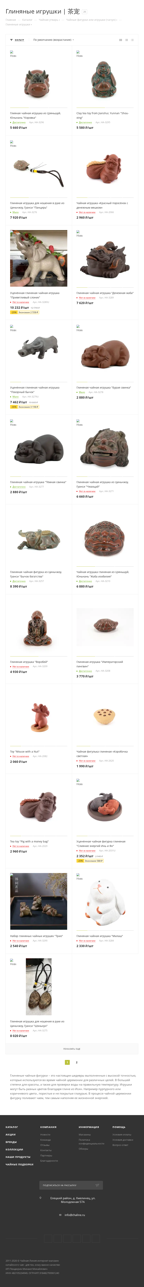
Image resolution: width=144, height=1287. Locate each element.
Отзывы (45, 1145)
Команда (45, 1139)
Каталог (12, 1127)
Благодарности (49, 1160)
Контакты (46, 1150)
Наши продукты (18, 1157)
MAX (96, 1239)
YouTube (58, 1239)
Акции (11, 1134)
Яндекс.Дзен (77, 1239)
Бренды (11, 1142)
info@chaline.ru (75, 1215)
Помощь (118, 1127)
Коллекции (14, 1149)
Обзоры (83, 1148)
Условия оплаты (121, 1134)
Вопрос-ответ (120, 1145)
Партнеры (46, 1155)
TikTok (86, 1239)
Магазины (85, 1134)
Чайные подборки (20, 1164)
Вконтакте (48, 1239)
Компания (48, 1127)
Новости (45, 1134)
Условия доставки (122, 1139)
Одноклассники (67, 1239)
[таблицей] (132, 40)
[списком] (126, 40)
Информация (89, 1127)
